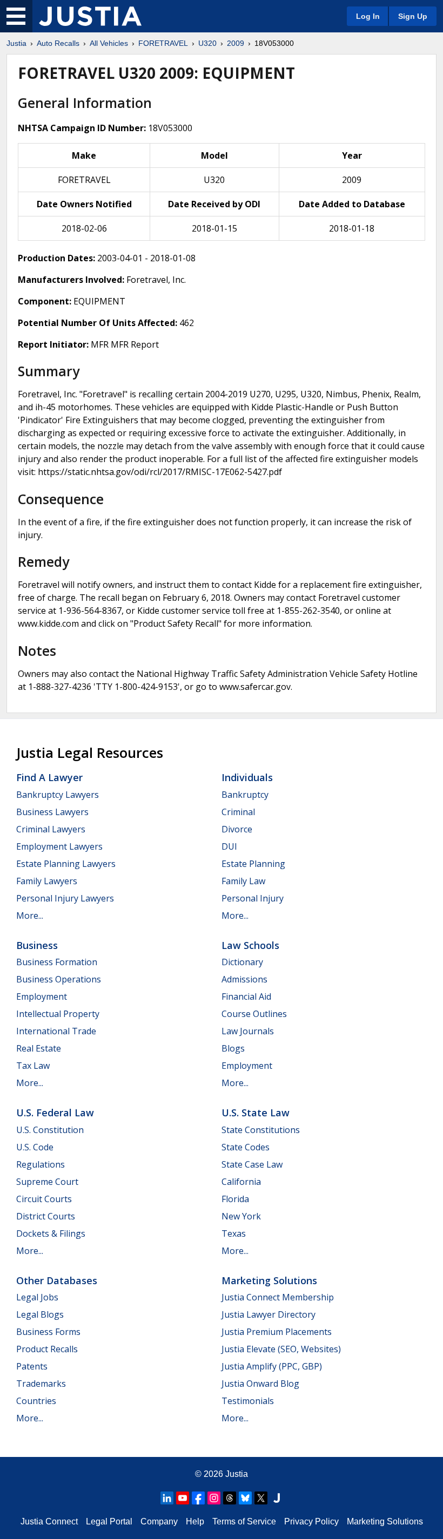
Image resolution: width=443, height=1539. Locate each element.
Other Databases (56, 1280)
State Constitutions (261, 1130)
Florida (235, 1199)
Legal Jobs (37, 1297)
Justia (16, 43)
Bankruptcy (245, 795)
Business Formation (56, 962)
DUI (229, 846)
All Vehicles (109, 43)
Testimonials (248, 1401)
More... (29, 915)
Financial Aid (246, 996)
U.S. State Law (256, 1112)
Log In (368, 16)
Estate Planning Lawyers (66, 864)
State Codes (246, 1147)
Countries (36, 1401)
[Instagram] (213, 1497)
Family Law (243, 881)
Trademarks (41, 1383)
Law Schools (250, 945)
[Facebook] (198, 1497)
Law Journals (248, 1031)
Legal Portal (109, 1521)
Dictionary (242, 962)
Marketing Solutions (269, 1280)
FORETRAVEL (163, 43)
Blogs (233, 1048)
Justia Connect (49, 1521)
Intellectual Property (57, 1014)
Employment (41, 996)
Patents (32, 1366)
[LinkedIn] (166, 1497)
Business (37, 945)
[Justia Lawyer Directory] (276, 1497)
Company (159, 1521)
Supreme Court (47, 1182)
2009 (235, 43)
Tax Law (33, 1066)
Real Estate (38, 1048)
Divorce (237, 829)
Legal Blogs (40, 1314)
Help (195, 1521)
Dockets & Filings (50, 1233)
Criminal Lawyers (50, 829)
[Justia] (90, 16)
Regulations (40, 1164)
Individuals (247, 777)
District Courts (45, 1216)
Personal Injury (253, 898)
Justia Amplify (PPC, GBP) (272, 1366)
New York (241, 1216)
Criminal (238, 812)
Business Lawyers (52, 812)
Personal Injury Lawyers (65, 898)
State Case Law (252, 1164)
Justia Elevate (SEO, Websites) (281, 1349)
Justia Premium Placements (277, 1332)
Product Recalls (47, 1349)
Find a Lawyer (49, 777)
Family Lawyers (46, 881)
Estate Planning (253, 864)
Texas (234, 1233)
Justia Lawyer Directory (269, 1314)
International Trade (56, 1031)
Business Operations (58, 979)
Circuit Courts (44, 1199)
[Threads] (229, 1497)
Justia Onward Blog (260, 1383)
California (241, 1182)
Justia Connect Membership (278, 1297)
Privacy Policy (311, 1521)
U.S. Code (34, 1147)
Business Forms (48, 1332)
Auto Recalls (58, 43)
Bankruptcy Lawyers (57, 795)
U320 (207, 43)
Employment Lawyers (59, 846)
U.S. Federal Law (55, 1112)
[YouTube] (182, 1497)
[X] (260, 1497)
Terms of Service (244, 1521)
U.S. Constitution (50, 1130)
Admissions (244, 979)
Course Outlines (254, 1014)
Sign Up (412, 16)
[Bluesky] (245, 1497)
